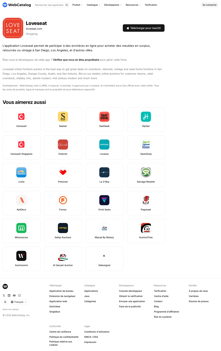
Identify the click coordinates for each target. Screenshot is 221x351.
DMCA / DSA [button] (91, 336)
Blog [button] (156, 306)
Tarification (151, 4)
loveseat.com (34, 28)
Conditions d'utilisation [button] (96, 331)
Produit (76, 4)
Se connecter (210, 4)
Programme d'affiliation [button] (166, 311)
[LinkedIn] (9, 295)
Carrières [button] (194, 296)
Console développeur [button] (130, 291)
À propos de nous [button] (198, 291)
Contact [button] (158, 301)
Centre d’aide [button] (161, 296)
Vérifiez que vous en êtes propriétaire (76, 59)
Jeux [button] (86, 296)
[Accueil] (17, 4)
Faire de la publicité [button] (130, 306)
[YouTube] (14, 295)
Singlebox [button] (54, 311)
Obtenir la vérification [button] (131, 296)
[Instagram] (19, 295)
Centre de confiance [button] (60, 331)
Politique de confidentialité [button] (63, 336)
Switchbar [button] (54, 306)
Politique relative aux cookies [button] (60, 343)
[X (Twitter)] (4, 295)
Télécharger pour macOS (145, 28)
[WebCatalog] (5, 286)
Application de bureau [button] (61, 291)
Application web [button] (58, 301)
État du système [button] (162, 316)
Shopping (32, 33)
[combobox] (18, 302)
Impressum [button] (90, 342)
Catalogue (92, 4)
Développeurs (111, 4)
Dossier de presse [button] (199, 301)
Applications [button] (91, 291)
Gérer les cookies (11, 309)
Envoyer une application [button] (132, 301)
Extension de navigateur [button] (62, 296)
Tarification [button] (160, 291)
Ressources (132, 4)
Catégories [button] (90, 301)
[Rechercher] (66, 5)
